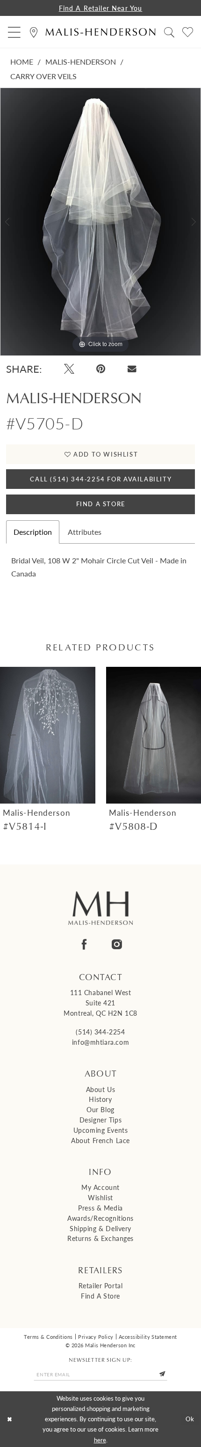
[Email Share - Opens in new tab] (132, 368)
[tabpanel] (100, 221)
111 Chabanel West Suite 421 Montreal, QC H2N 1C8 (100, 1003)
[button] (14, 32)
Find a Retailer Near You (101, 8)
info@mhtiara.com (100, 1042)
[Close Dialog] (9, 1419)
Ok (190, 1419)
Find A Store (101, 504)
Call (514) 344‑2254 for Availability (101, 479)
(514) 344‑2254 (100, 1031)
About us (100, 1089)
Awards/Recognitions (100, 1218)
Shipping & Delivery (100, 1228)
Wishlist (100, 1197)
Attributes (84, 531)
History (100, 1099)
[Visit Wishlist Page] (187, 32)
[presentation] (47, 735)
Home (21, 61)
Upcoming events (100, 1130)
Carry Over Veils (43, 76)
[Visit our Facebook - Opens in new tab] (84, 944)
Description (33, 531)
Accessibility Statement (148, 1336)
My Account (100, 1187)
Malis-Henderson (80, 61)
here (100, 1440)
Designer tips (100, 1119)
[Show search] (168, 32)
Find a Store (100, 1296)
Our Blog (100, 1109)
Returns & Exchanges (100, 1238)
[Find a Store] (34, 32)
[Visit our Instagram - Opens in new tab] (116, 944)
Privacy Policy (95, 1336)
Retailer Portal (101, 1285)
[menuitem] (14, 32)
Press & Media (100, 1207)
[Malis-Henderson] (100, 32)
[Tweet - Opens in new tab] (69, 368)
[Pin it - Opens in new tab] (101, 368)
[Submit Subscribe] (162, 1374)
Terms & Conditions (48, 1336)
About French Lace (100, 1140)
